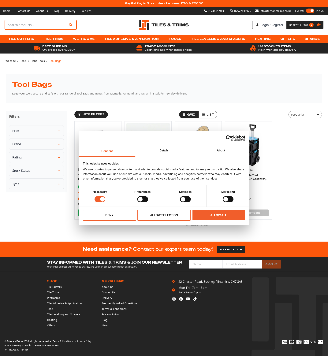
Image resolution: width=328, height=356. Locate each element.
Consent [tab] (107, 151)
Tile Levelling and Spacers (63, 314)
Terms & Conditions (114, 309)
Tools (23, 61)
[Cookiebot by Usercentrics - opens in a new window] (228, 138)
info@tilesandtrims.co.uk (275, 11)
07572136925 (242, 11)
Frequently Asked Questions (119, 303)
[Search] (70, 25)
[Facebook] (181, 299)
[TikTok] (195, 299)
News (105, 325)
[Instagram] (174, 299)
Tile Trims (53, 292)
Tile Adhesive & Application (64, 303)
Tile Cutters (54, 287)
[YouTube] (188, 299)
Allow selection (164, 215)
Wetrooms (53, 298)
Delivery (70, 11)
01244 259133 (216, 11)
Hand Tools (38, 61)
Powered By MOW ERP (47, 345)
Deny (109, 215)
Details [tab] (164, 150)
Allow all (218, 215)
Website (11, 61)
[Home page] (164, 25)
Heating (52, 320)
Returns (86, 11)
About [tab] (221, 150)
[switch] (142, 199)
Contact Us (23, 11)
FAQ (56, 11)
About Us (42, 11)
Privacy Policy (110, 314)
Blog (104, 320)
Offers (51, 325)
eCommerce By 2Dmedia (18, 345)
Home (6, 11)
